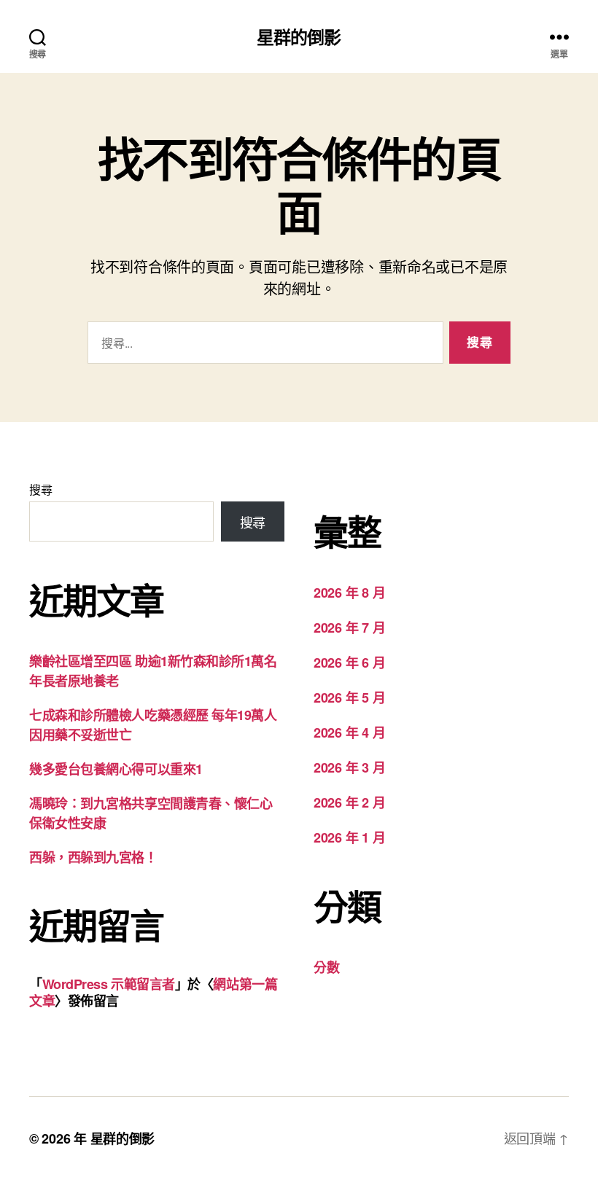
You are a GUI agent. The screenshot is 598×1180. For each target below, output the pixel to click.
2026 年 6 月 (349, 662)
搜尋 (40, 489)
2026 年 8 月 (349, 592)
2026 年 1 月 (349, 837)
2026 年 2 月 (349, 802)
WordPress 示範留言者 (108, 983)
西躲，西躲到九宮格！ (93, 857)
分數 (326, 967)
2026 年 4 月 (349, 732)
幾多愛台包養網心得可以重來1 (116, 768)
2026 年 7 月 (349, 627)
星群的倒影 (299, 36)
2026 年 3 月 (349, 767)
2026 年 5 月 (349, 697)
